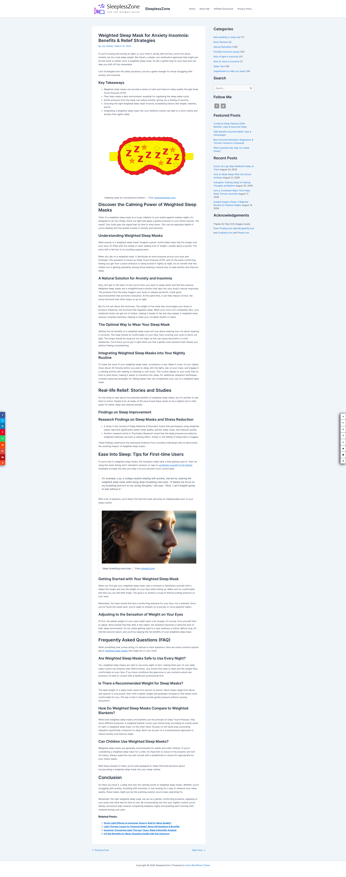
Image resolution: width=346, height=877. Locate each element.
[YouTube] (2, 457)
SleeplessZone (157, 9)
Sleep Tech (219, 66)
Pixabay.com (226, 228)
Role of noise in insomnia (226, 61)
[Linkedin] (2, 426)
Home (192, 8)
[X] (2, 420)
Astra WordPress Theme (197, 865)
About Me (204, 8)
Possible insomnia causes (226, 51)
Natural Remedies (223, 46)
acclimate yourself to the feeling (175, 465)
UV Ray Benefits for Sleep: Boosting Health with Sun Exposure (137, 833)
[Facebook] (2, 415)
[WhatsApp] (2, 438)
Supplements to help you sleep (229, 71)
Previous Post (100, 850)
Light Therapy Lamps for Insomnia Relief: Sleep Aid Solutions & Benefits (142, 826)
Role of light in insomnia (226, 56)
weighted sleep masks (116, 650)
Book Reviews (221, 42)
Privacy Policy (244, 8)
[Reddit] (2, 445)
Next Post (198, 850)
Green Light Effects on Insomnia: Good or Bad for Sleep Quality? (137, 823)
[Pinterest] (2, 432)
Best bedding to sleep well (227, 37)
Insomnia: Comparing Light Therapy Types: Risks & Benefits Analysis (140, 830)
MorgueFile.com (246, 228)
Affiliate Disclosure (223, 8)
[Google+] (2, 451)
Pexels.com (243, 232)
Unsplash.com (225, 232)
